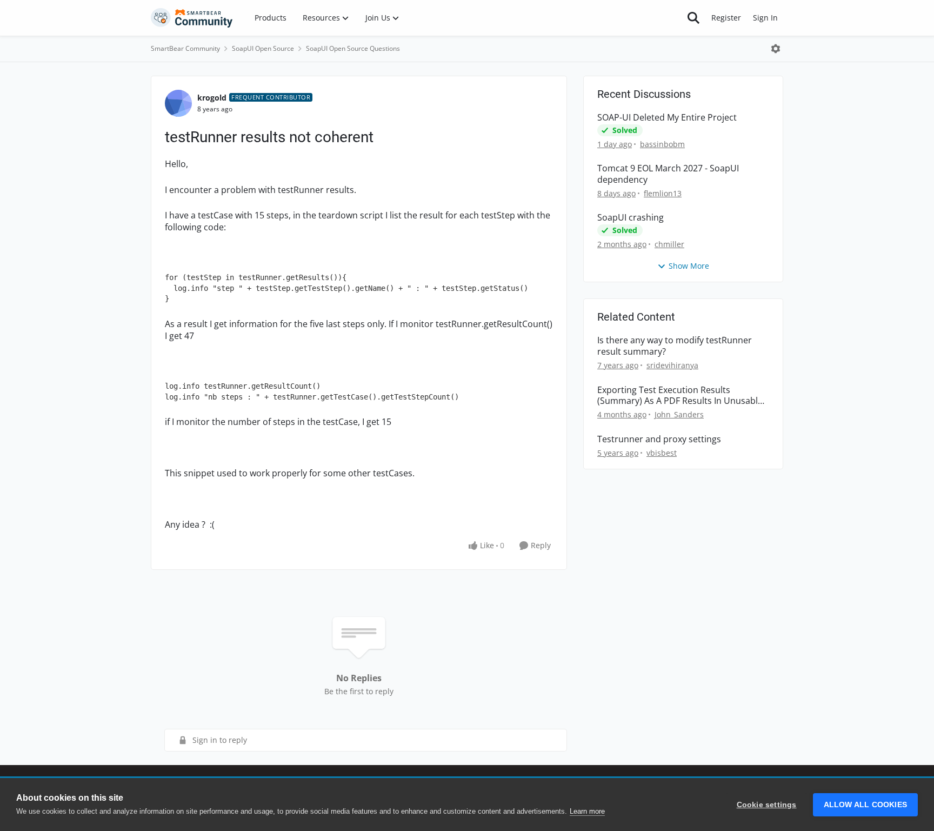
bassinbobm (662, 144)
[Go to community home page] (192, 18)
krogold (211, 97)
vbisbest (661, 453)
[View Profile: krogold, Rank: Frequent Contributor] (178, 103)
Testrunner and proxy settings (659, 439)
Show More (689, 266)
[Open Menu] (775, 48)
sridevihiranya (672, 365)
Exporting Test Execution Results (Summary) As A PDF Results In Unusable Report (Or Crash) (680, 395)
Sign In (765, 17)
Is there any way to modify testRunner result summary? (674, 346)
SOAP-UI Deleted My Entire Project (667, 117)
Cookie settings (767, 805)
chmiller (669, 244)
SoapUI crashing (630, 217)
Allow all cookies (865, 805)
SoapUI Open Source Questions (353, 48)
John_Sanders (679, 414)
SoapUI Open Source (263, 48)
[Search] (693, 17)
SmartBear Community (185, 48)
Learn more (587, 811)
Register (726, 17)
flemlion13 (663, 193)
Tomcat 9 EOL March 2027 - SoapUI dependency (668, 174)
